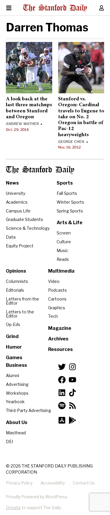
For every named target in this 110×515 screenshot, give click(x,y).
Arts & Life (69, 222)
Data (11, 236)
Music (62, 250)
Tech (53, 316)
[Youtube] (72, 380)
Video (54, 281)
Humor (14, 347)
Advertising (17, 384)
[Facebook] (62, 380)
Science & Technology (28, 228)
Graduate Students (24, 219)
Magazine (59, 328)
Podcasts (57, 290)
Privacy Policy (19, 482)
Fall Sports (67, 193)
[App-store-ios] (62, 420)
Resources (60, 349)
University (15, 193)
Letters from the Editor (22, 300)
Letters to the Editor (20, 313)
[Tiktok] (72, 392)
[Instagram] (72, 367)
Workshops (17, 393)
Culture (64, 241)
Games (14, 357)
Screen (64, 232)
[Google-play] (72, 420)
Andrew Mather (22, 123)
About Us (16, 422)
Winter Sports (70, 202)
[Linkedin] (62, 392)
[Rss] (72, 405)
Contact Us (84, 482)
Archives (58, 339)
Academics (17, 202)
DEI (9, 441)
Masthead (16, 432)
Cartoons (57, 298)
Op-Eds (13, 324)
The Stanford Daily (40, 170)
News (12, 183)
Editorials (15, 290)
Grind (12, 336)
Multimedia (61, 271)
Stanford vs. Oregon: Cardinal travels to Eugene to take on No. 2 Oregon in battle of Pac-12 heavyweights (81, 117)
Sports (65, 183)
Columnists (17, 281)
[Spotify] (62, 405)
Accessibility (52, 482)
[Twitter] (62, 367)
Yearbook (15, 401)
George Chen (71, 141)
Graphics (56, 307)
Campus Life (18, 210)
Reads (63, 259)
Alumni (12, 375)
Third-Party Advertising (28, 410)
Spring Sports (70, 210)
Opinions (16, 271)
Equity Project (19, 245)
